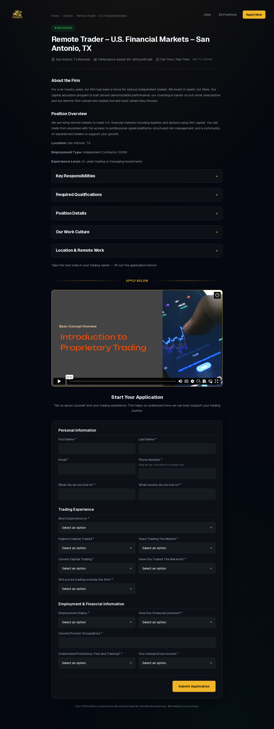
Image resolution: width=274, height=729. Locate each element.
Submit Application (194, 686)
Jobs (207, 15)
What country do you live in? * (160, 485)
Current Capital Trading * (76, 559)
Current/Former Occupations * (80, 633)
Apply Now (254, 15)
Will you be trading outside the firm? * (85, 579)
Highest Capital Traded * (76, 539)
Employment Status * (73, 613)
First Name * (67, 439)
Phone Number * (161, 462)
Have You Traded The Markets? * (162, 559)
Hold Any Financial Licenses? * (161, 613)
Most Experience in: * (73, 518)
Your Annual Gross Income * (159, 654)
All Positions (228, 15)
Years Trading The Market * (158, 539)
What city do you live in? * (76, 485)
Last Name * (147, 439)
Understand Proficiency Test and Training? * (90, 654)
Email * (63, 460)
